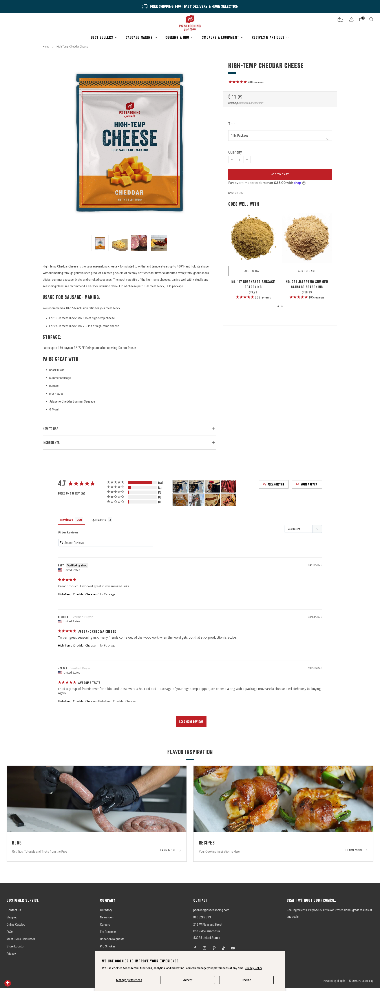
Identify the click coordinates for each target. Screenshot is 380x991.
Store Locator (15, 946)
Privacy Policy (253, 968)
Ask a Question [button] (276, 484)
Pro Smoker (107, 946)
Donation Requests (112, 939)
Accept (187, 980)
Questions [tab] (98, 520)
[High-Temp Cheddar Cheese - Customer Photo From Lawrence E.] (212, 500)
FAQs (10, 932)
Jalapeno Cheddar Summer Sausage (72, 401)
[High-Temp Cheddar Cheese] (129, 142)
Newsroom (107, 917)
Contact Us (14, 910)
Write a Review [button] (309, 484)
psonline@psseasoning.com (211, 910)
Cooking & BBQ (177, 37)
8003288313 (202, 917)
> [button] (191, 721)
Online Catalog (16, 925)
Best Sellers (102, 37)
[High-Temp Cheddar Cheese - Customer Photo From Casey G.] (196, 500)
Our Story (106, 910)
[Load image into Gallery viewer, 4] (159, 243)
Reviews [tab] (66, 520)
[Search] (371, 19)
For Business (108, 932)
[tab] (278, 306)
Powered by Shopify (334, 980)
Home (46, 46)
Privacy (11, 954)
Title (232, 123)
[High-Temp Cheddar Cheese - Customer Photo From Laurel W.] (228, 500)
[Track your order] (340, 19)
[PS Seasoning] (190, 23)
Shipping (233, 102)
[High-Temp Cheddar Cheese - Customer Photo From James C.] (180, 486)
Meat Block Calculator (21, 939)
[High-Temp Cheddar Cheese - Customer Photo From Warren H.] (180, 500)
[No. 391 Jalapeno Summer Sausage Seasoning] (307, 238)
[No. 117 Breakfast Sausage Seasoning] (253, 238)
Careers (105, 925)
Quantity (235, 152)
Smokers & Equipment (220, 37)
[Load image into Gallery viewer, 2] (119, 243)
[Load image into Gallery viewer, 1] (100, 243)
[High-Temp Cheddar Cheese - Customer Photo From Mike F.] (228, 486)
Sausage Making (139, 37)
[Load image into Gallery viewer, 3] (139, 243)
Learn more (168, 850)
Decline (246, 980)
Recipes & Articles (268, 37)
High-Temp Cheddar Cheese (77, 594)
